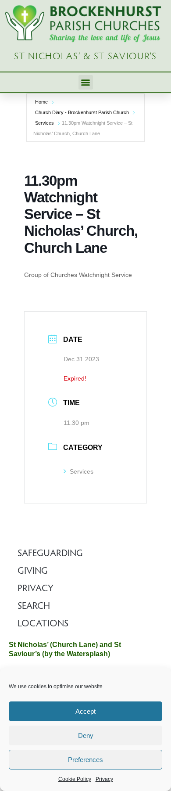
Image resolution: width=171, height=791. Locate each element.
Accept (85, 711)
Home (41, 101)
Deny (85, 735)
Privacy (104, 779)
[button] (85, 82)
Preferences (85, 759)
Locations (43, 624)
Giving (33, 571)
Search (34, 606)
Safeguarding (50, 554)
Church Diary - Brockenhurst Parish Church (82, 112)
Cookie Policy (74, 779)
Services (44, 123)
